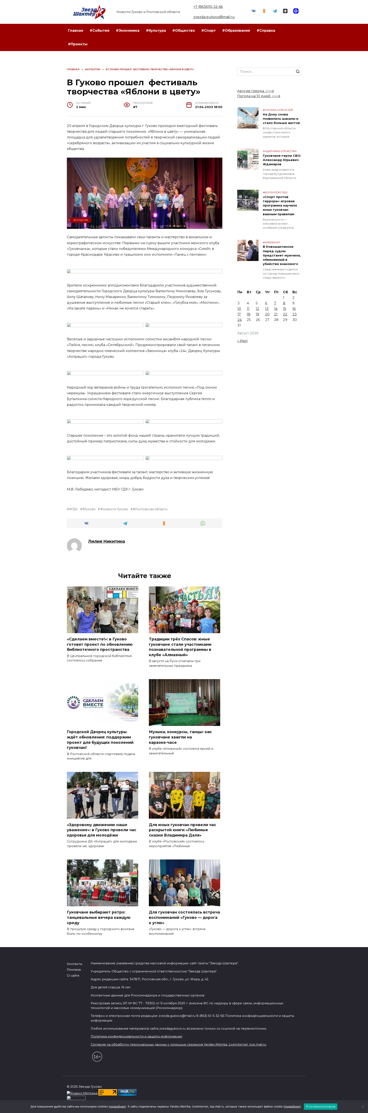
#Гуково (89, 509)
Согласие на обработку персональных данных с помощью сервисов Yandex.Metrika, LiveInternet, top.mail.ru (178, 1044)
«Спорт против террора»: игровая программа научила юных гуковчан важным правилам (280, 205)
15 (284, 309)
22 (285, 314)
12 (257, 309)
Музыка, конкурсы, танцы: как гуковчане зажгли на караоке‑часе (180, 737)
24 (239, 320)
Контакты (74, 964)
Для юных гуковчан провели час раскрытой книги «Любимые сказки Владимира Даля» (182, 829)
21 (275, 314)
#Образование (236, 31)
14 (275, 309)
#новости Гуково (114, 509)
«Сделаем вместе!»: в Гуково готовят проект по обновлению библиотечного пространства (100, 644)
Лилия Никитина (106, 541)
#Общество (183, 31)
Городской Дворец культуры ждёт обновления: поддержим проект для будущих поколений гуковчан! (100, 740)
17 (239, 314)
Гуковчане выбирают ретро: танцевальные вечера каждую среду (99, 917)
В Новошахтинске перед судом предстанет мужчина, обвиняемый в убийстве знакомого (282, 255)
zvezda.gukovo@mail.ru (214, 17)
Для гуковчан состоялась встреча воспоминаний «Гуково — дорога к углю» (184, 917)
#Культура (156, 31)
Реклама (74, 970)
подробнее (117, 1106)
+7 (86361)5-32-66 (208, 7)
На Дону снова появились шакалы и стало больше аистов (281, 119)
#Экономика (127, 31)
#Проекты (78, 44)
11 (248, 309)
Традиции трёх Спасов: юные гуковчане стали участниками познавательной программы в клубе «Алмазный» (180, 647)
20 (267, 314)
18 (248, 314)
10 (239, 309)
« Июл (242, 341)
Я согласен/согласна (320, 1106)
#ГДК (73, 509)
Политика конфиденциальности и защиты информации (136, 1036)
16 (294, 309)
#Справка (266, 31)
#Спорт (208, 31)
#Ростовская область (150, 509)
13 (267, 309)
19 (257, 314)
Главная (75, 31)
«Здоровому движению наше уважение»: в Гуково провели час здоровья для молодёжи (101, 829)
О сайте (73, 976)
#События (99, 31)
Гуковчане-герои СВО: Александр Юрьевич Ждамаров (282, 160)
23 (294, 314)
